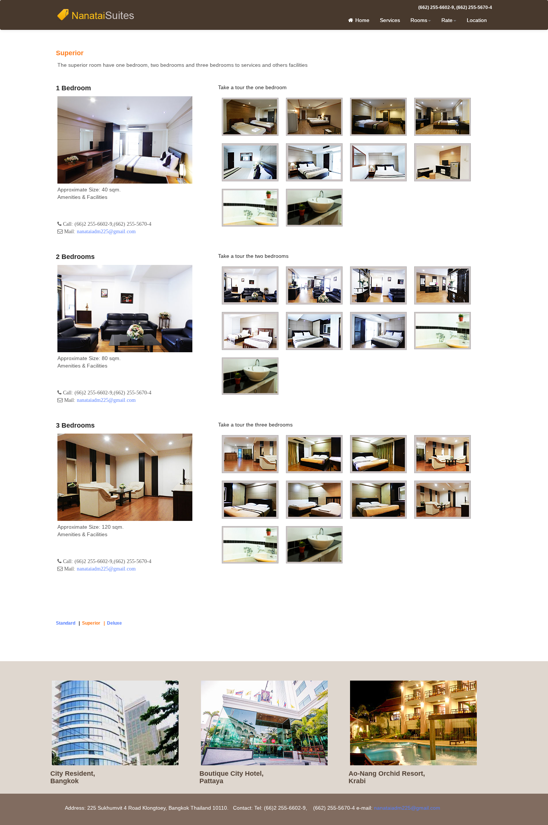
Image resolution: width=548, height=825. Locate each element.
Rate (447, 20)
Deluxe (114, 623)
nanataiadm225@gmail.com (106, 231)
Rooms (418, 20)
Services (390, 20)
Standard (65, 623)
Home (361, 20)
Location (477, 20)
